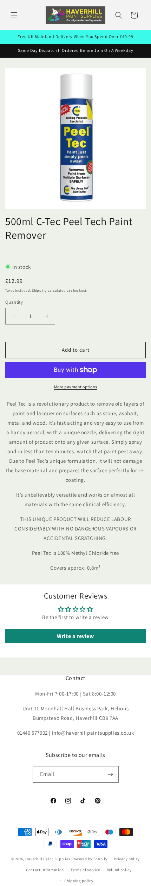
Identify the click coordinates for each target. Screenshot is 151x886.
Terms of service (85, 869)
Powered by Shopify (89, 858)
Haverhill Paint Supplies (47, 858)
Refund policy (119, 869)
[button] (14, 15)
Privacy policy (127, 858)
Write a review (75, 636)
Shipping (39, 290)
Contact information (45, 869)
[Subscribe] (110, 774)
